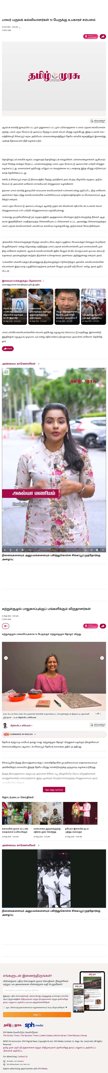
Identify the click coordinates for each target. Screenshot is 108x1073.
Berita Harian (60, 1035)
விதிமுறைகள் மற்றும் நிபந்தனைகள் (36, 999)
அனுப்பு (37, 1014)
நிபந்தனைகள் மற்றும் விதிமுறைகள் (37, 1047)
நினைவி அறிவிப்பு (13, 1051)
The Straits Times (11, 1035)
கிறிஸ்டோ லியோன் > (21, 725)
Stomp (84, 1035)
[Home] (34, 1025)
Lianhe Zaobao (46, 1035)
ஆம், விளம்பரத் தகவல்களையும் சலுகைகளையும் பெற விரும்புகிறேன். (36, 1007)
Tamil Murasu (74, 1035)
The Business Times (29, 1035)
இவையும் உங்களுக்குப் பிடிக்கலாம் (21, 281)
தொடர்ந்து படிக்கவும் (54, 789)
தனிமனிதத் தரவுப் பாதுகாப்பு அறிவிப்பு (76, 1047)
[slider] (54, 547)
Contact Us (23, 1056)
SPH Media (42, 1069)
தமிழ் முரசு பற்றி (10, 1047)
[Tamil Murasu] (12, 1025)
